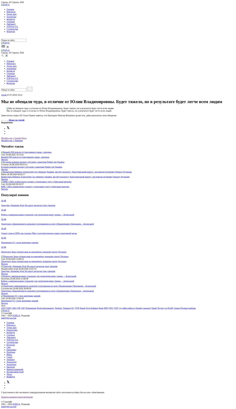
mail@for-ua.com (8, 318)
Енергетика (12, 330)
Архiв (4, 95)
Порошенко (31, 308)
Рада (88, 308)
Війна (9, 355)
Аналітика (11, 17)
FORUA (16, 315)
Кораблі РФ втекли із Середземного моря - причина (25, 157)
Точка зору (12, 14)
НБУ (106, 308)
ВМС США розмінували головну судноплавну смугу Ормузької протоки (35, 186)
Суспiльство (12, 29)
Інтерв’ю (11, 19)
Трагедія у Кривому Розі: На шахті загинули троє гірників (28, 271)
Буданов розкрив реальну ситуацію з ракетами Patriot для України (31, 167)
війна (125, 308)
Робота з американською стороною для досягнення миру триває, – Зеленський (37, 281)
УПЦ (8, 308)
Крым (82, 308)
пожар (177, 308)
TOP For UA (12, 26)
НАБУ (170, 308)
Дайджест (11, 24)
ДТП (77, 308)
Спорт (9, 357)
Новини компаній (15, 369)
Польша (184, 308)
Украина (67, 308)
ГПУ (116, 308)
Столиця (11, 22)
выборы (192, 308)
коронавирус (48, 308)
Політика (11, 352)
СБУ (23, 308)
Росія (39, 308)
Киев (101, 308)
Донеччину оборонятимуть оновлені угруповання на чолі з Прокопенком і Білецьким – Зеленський (47, 291)
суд (120, 308)
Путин (161, 308)
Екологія (11, 367)
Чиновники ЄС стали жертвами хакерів (19, 301)
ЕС (72, 308)
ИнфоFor (11, 377)
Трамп (154, 308)
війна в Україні (135, 308)
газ (165, 308)
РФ (18, 308)
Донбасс (58, 308)
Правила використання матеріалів (17, 397)
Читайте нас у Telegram (12, 140)
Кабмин (94, 308)
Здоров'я (10, 359)
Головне (10, 9)
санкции (147, 308)
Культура (11, 31)
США (14, 308)
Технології (11, 362)
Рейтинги (11, 12)
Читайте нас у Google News (14, 138)
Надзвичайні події (15, 372)
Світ (9, 347)
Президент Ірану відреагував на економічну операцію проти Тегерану (34, 261)
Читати (4, 159)
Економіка (11, 350)
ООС (111, 308)
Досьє (9, 374)
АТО (3, 308)
